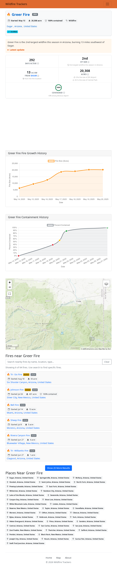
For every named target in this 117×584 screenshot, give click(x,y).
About (68, 557)
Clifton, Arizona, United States (53, 512)
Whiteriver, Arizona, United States (23, 491)
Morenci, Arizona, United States (22, 512)
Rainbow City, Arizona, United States (58, 491)
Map (58, 557)
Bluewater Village (16, 443)
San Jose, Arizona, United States (88, 526)
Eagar (10, 26)
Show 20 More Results (58, 468)
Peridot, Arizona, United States (22, 534)
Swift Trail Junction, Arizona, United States (26, 543)
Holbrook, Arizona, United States (52, 517)
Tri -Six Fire (16, 374)
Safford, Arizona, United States (93, 530)
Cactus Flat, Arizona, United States (89, 539)
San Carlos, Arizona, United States (55, 526)
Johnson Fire (17, 389)
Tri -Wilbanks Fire (19, 450)
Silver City (12, 397)
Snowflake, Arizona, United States (89, 508)
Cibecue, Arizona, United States (85, 512)
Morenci (11, 427)
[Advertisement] (58, 124)
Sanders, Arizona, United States (92, 521)
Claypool (11, 458)
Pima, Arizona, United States (61, 521)
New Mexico (24, 397)
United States (30, 26)
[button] (32, 61)
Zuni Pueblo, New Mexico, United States (25, 530)
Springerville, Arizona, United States (54, 478)
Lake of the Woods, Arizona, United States (26, 495)
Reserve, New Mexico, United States (24, 508)
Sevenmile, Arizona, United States (64, 495)
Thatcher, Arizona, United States (61, 530)
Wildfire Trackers (16, 4)
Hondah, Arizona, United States (22, 482)
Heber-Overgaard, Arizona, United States (26, 521)
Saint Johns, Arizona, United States (55, 482)
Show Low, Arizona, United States (58, 499)
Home (49, 557)
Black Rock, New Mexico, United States (57, 534)
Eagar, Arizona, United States (21, 478)
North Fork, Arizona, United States (90, 482)
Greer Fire (21, 14)
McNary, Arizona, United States (88, 478)
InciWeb (14, 32)
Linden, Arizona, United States (64, 504)
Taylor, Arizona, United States (56, 508)
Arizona (18, 26)
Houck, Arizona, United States (56, 539)
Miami (10, 412)
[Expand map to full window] (9, 293)
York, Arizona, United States (84, 517)
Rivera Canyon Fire (20, 435)
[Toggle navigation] (107, 4)
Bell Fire (15, 404)
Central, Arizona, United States (22, 526)
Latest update (17, 49)
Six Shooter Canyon (17, 382)
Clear (107, 361)
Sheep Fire (16, 420)
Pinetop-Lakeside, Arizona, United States (26, 486)
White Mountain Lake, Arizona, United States (27, 504)
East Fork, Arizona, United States (62, 486)
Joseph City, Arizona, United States (23, 539)
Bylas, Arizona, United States (21, 517)
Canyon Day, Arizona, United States (24, 499)
